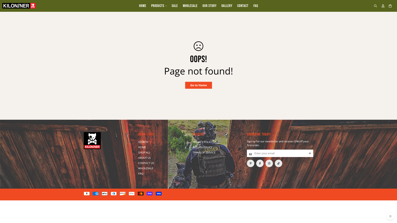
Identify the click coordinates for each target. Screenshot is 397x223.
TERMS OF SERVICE (204, 152)
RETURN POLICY (202, 147)
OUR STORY (209, 6)
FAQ (255, 6)
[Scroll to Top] (192, 206)
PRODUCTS (157, 6)
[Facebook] (260, 163)
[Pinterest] (250, 163)
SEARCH (143, 142)
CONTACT (242, 6)
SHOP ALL (144, 152)
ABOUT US (144, 158)
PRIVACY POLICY (203, 142)
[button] (390, 5)
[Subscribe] (309, 153)
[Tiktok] (278, 163)
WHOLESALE (190, 6)
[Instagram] (269, 163)
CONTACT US (146, 163)
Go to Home (198, 85)
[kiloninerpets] (19, 5)
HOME (142, 6)
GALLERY (226, 6)
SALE (175, 6)
